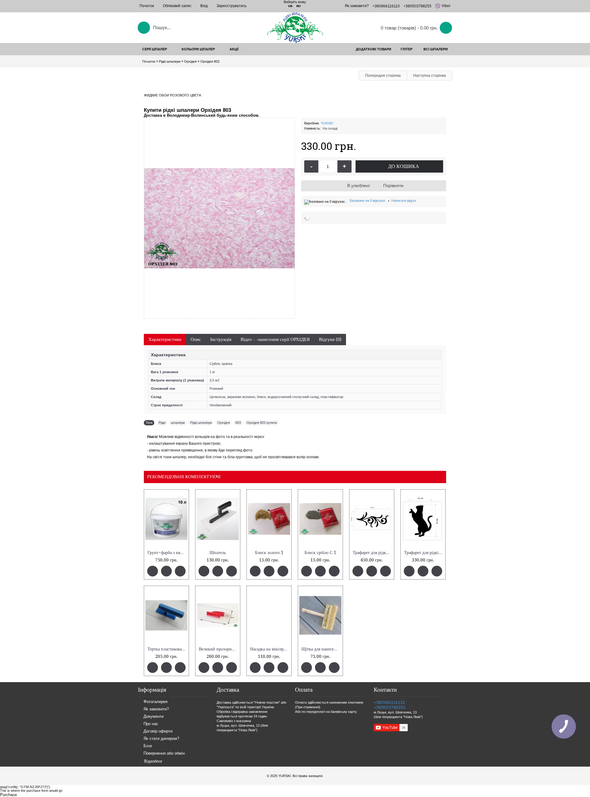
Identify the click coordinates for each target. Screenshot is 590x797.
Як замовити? (156, 709)
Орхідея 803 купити (261, 422)
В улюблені (358, 185)
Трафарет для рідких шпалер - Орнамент (373, 552)
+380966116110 (389, 702)
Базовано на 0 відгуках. (368, 200)
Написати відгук (403, 200)
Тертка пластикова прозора (167, 649)
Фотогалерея (155, 702)
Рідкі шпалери (201, 422)
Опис (196, 339)
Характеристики (164, 339)
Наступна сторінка (429, 75)
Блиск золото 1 (269, 552)
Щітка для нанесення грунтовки (321, 649)
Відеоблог (153, 761)
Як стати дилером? (161, 738)
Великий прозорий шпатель (219, 649)
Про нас (151, 724)
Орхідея (223, 422)
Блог (148, 746)
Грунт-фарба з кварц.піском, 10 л (167, 552)
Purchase (8, 794)
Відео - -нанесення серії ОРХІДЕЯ (275, 339)
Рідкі (162, 422)
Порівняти (393, 185)
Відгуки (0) (330, 339)
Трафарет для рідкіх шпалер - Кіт (424, 552)
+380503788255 (390, 707)
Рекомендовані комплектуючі (184, 476)
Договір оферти (158, 731)
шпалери (178, 422)
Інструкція (220, 339)
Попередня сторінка (383, 75)
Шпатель (218, 552)
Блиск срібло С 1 (320, 552)
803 (238, 422)
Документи (153, 716)
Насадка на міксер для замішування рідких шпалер (270, 649)
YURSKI (327, 123)
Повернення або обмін (164, 753)
